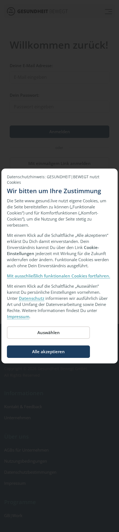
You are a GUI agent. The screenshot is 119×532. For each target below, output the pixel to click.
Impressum (18, 316)
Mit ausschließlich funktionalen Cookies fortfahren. (58, 276)
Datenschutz (31, 298)
